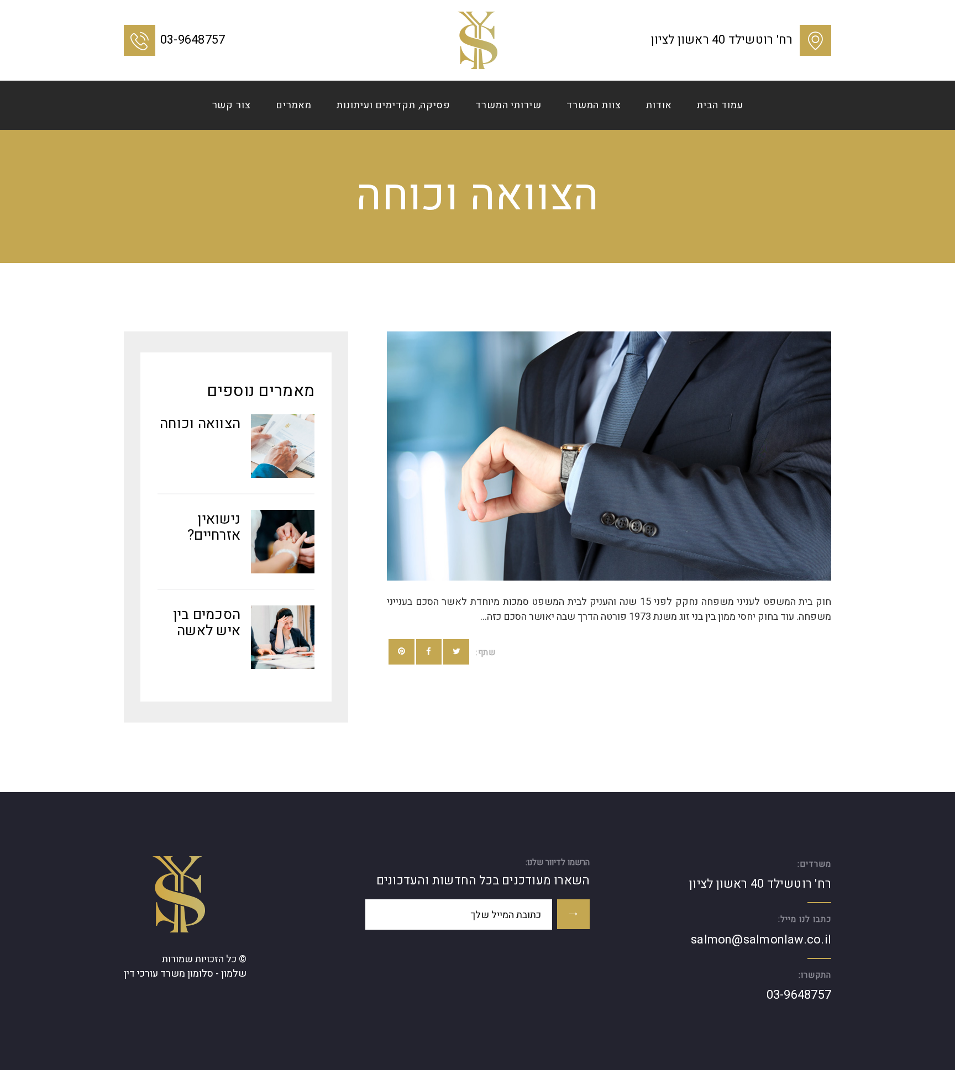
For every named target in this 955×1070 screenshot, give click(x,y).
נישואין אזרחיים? (213, 527)
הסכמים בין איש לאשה (207, 623)
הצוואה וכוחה (200, 424)
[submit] (573, 914)
